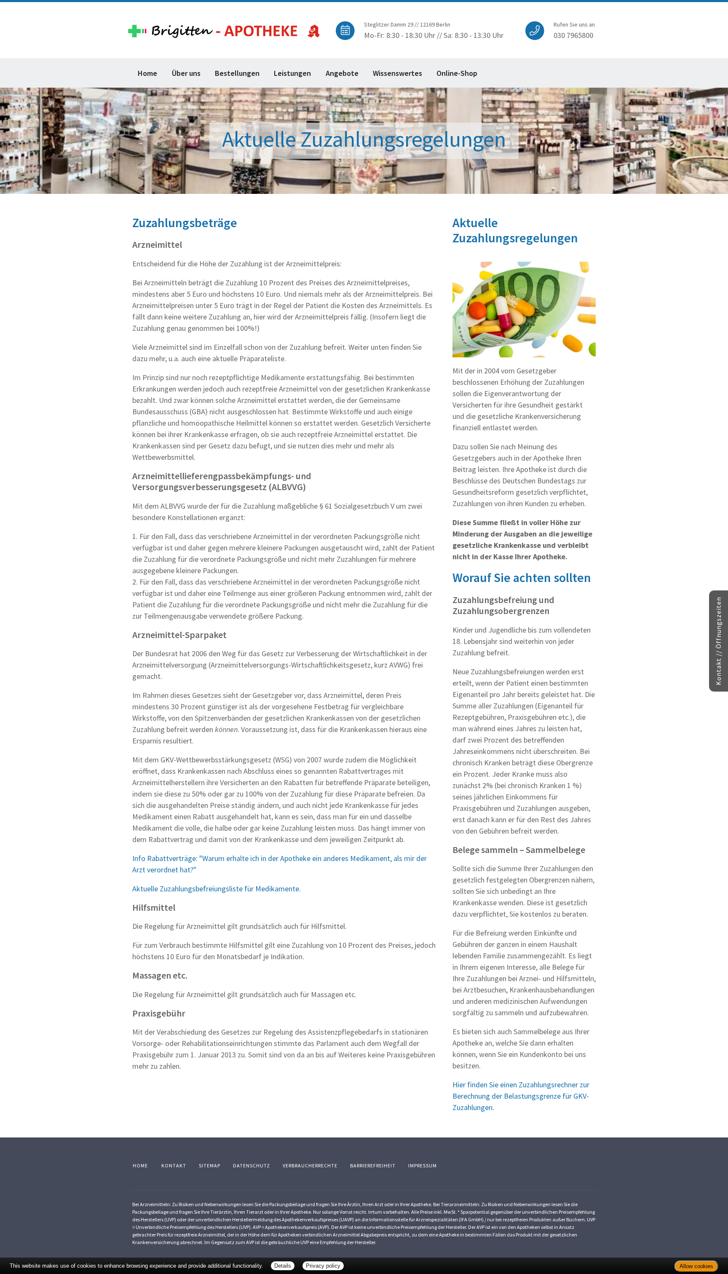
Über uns (186, 73)
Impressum (422, 1165)
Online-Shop (456, 73)
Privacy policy (323, 1266)
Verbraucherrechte (310, 1165)
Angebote (342, 73)
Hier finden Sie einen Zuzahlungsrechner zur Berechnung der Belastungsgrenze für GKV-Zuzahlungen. (520, 1096)
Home (147, 73)
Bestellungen (237, 73)
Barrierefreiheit (373, 1165)
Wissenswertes (397, 73)
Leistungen (292, 73)
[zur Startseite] (224, 29)
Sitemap (209, 1165)
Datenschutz (251, 1165)
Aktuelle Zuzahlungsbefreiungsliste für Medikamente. (216, 888)
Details (282, 1266)
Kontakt (173, 1165)
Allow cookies (696, 1266)
